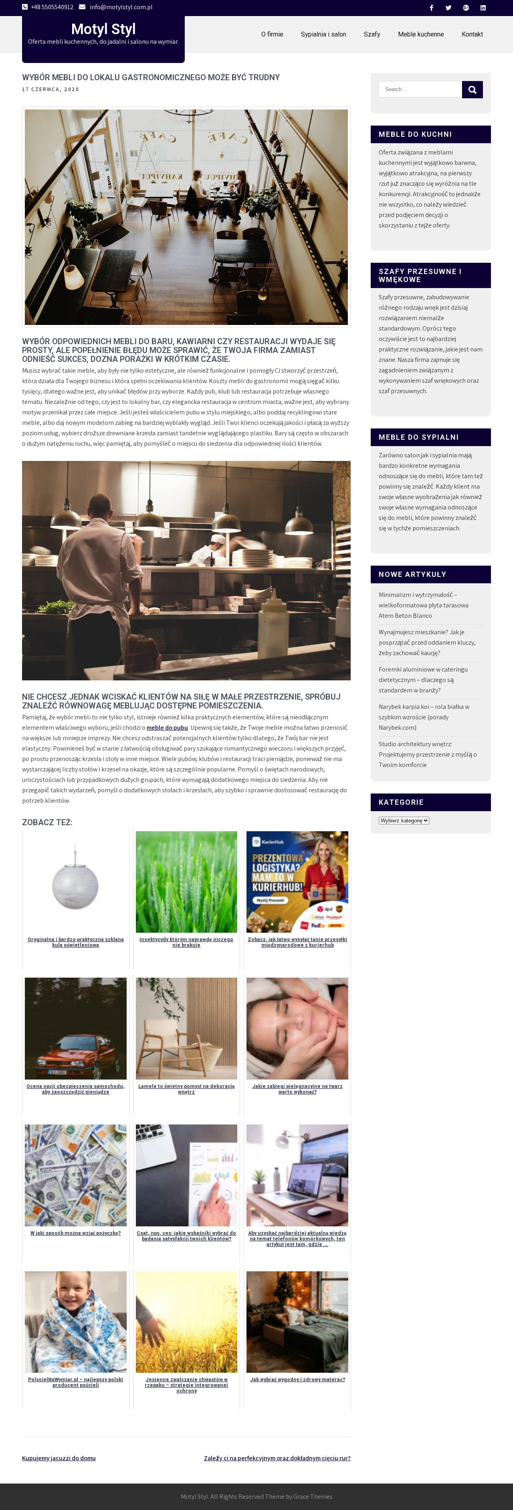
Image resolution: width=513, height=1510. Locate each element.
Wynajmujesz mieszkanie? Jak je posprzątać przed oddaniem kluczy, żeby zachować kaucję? (427, 642)
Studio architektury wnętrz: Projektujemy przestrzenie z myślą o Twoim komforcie (428, 754)
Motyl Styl (103, 29)
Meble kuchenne (421, 34)
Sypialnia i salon (323, 34)
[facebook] (431, 8)
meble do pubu (167, 727)
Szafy (372, 34)
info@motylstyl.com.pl (121, 7)
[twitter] (448, 8)
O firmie (272, 34)
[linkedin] (483, 8)
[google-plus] (466, 8)
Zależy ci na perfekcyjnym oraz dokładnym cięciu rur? (277, 1458)
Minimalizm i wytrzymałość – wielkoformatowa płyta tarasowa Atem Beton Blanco (424, 605)
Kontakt (472, 34)
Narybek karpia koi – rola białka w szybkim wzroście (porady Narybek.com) (424, 717)
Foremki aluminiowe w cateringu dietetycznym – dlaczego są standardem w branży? (423, 679)
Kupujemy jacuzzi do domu (59, 1458)
